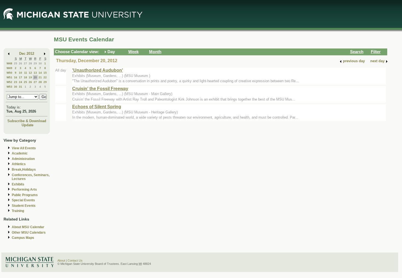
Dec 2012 (26, 53)
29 (35, 63)
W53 (9, 86)
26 (20, 63)
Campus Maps (23, 238)
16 (15, 77)
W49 (9, 68)
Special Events (23, 200)
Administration (23, 159)
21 (40, 77)
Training (18, 211)
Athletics (19, 164)
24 (20, 82)
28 (30, 63)
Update (27, 125)
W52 (9, 82)
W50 (9, 72)
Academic (20, 153)
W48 (9, 63)
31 (20, 86)
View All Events (24, 148)
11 (25, 72)
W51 (9, 77)
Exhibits (18, 184)
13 (35, 72)
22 (45, 77)
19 (30, 77)
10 (20, 72)
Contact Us (75, 260)
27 (25, 63)
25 (15, 63)
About (61, 260)
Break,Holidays (24, 169)
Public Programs (25, 195)
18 (25, 77)
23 (15, 82)
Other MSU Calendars (29, 232)
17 (20, 77)
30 (40, 63)
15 (45, 72)
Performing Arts (24, 189)
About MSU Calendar (28, 227)
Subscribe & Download (26, 121)
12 (30, 72)
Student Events (24, 206)
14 (40, 72)
